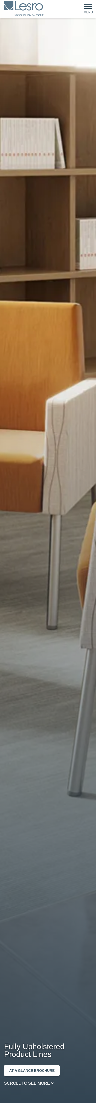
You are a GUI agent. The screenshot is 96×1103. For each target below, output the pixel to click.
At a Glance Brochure (32, 1070)
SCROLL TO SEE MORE (27, 1083)
